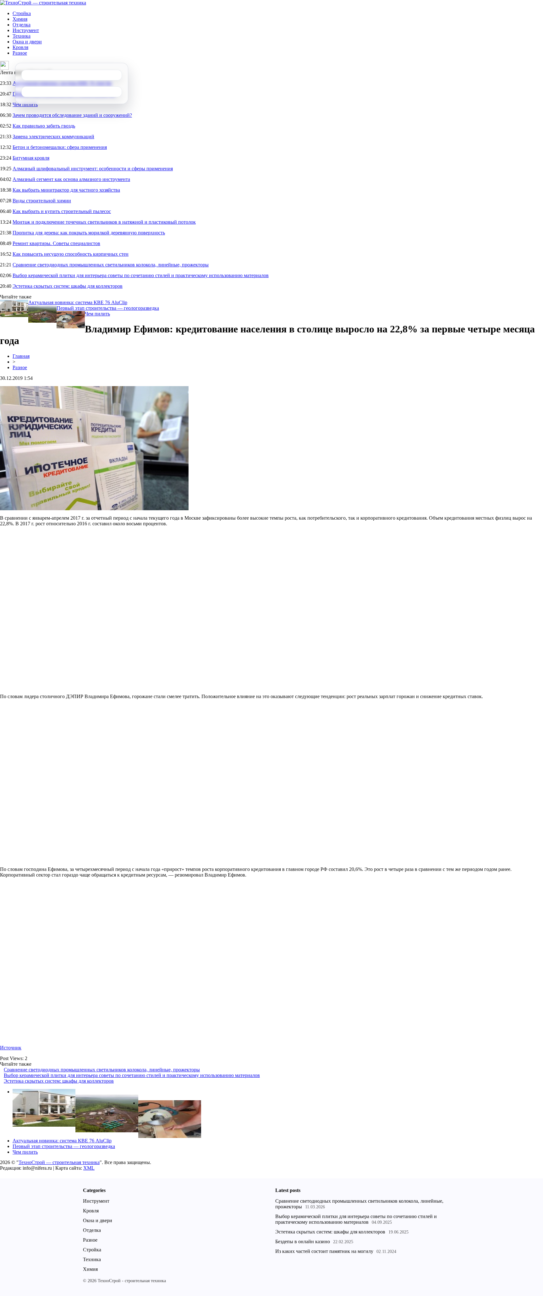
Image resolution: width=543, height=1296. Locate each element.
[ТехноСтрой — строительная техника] (43, 2)
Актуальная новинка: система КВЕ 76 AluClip (77, 302)
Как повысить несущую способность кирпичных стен (71, 254)
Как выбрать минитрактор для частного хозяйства (66, 190)
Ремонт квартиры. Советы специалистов (56, 243)
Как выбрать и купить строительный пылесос (62, 211)
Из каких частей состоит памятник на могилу (324, 1251)
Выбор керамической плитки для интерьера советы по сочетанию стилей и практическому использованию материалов (141, 275)
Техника (21, 36)
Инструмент (26, 30)
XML (89, 1168)
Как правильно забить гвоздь (44, 126)
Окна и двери (27, 41)
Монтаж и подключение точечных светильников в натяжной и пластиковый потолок (104, 222)
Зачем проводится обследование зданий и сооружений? (72, 115)
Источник (10, 1047)
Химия (20, 19)
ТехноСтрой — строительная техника (59, 1162)
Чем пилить (25, 104)
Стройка (22, 13)
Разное (20, 53)
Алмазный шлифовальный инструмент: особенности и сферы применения (93, 168)
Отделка (21, 24)
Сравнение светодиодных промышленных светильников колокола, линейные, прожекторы (111, 264)
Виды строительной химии (42, 200)
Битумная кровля (31, 158)
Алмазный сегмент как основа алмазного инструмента (71, 179)
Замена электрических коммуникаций (53, 136)
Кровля (20, 47)
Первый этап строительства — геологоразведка (108, 308)
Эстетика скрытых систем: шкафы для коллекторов (68, 286)
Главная (21, 356)
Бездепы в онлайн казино (302, 1241)
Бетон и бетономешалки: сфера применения (60, 147)
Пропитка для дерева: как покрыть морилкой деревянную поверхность (89, 232)
